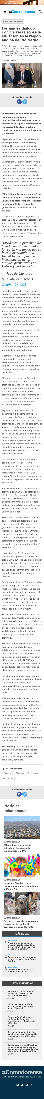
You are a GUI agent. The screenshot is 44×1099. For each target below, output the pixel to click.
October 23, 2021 (15, 284)
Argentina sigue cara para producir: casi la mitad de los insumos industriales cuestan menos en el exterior (22, 946)
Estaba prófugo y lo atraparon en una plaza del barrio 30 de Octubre (22, 959)
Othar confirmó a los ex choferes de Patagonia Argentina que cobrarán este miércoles (21, 1020)
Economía (13, 941)
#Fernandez (33, 773)
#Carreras (19, 773)
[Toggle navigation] (5, 11)
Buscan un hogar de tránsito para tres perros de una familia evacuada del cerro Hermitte (21, 924)
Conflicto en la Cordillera (13, 21)
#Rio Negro (8, 779)
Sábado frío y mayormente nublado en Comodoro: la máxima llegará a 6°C (17, 848)
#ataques (7, 773)
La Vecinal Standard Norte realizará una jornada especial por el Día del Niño (21, 886)
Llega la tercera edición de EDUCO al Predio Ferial (20, 970)
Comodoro (13, 955)
